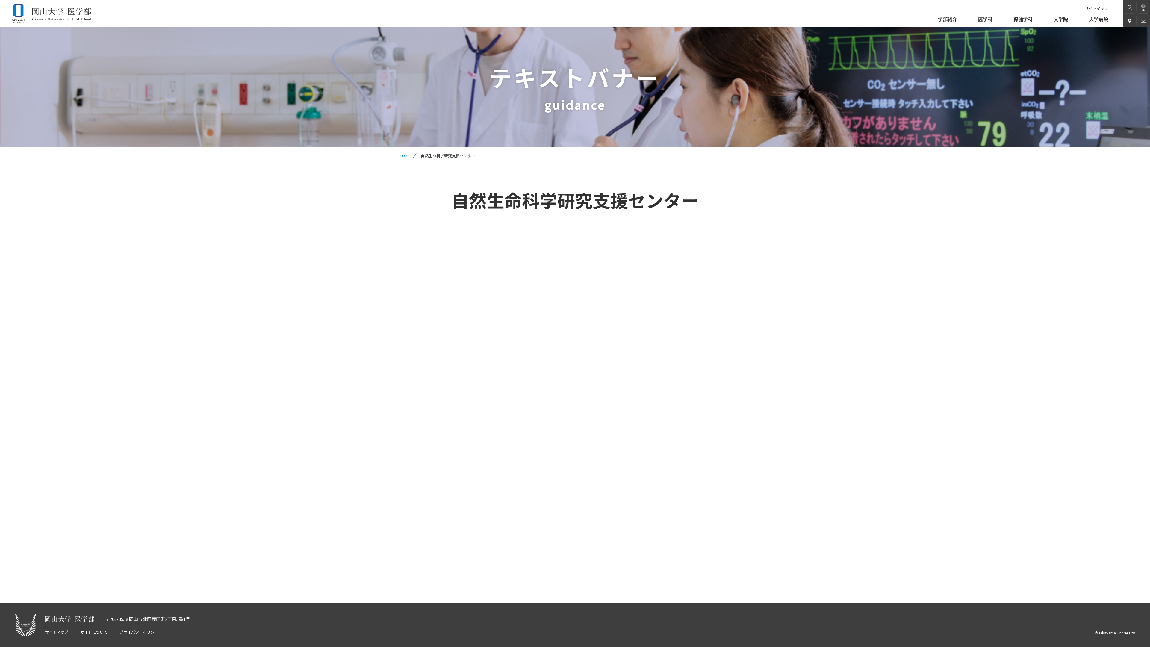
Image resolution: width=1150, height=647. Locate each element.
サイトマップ (1096, 8)
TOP (403, 155)
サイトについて (94, 632)
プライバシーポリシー (138, 632)
